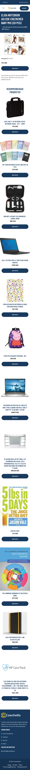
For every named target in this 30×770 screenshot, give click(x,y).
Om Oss (5, 740)
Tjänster (5, 737)
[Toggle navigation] (3, 8)
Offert (24, 8)
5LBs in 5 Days (15, 531)
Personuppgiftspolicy (9, 767)
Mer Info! (15, 68)
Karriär (11, 58)
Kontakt (14, 765)
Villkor (20, 765)
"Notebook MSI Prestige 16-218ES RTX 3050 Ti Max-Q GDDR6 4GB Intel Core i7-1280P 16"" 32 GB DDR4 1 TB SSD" (15, 407)
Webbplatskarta (22, 767)
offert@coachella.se (23, 2)
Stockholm (5, 2)
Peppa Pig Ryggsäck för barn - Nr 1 (15, 356)
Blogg (9, 765)
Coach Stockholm (8, 734)
